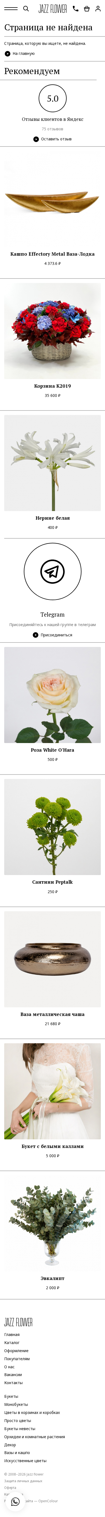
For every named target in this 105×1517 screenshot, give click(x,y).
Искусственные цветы (25, 1460)
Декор (10, 1444)
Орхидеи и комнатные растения (34, 1436)
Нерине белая (53, 518)
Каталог (12, 1342)
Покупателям (17, 1358)
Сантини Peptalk (52, 882)
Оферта (10, 1487)
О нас (9, 1366)
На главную (24, 53)
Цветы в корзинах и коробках (32, 1412)
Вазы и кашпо (17, 1452)
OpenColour (48, 1501)
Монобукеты (16, 1404)
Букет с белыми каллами (53, 1146)
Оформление (16, 1350)
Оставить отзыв (56, 138)
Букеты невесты (19, 1428)
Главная (12, 1334)
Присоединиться (56, 634)
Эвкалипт (52, 1278)
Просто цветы (17, 1420)
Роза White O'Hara (52, 750)
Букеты (11, 1396)
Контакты (13, 1382)
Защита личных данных (23, 1481)
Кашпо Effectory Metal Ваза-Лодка (52, 254)
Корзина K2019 (52, 386)
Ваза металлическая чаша (52, 1014)
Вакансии (13, 1374)
